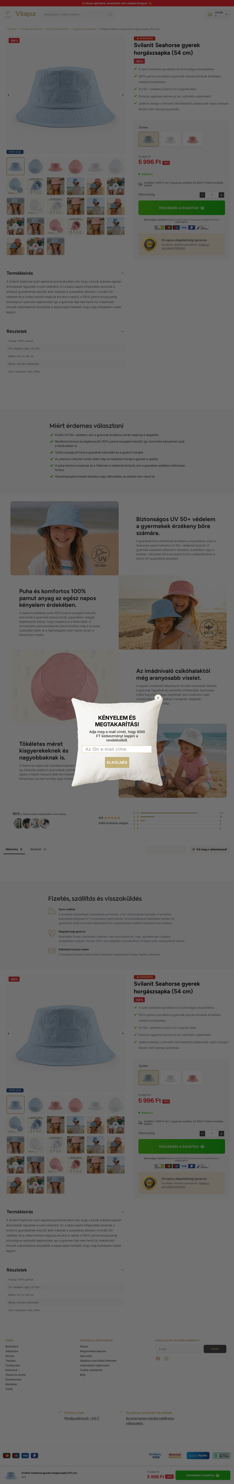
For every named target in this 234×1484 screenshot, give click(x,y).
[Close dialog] (158, 698)
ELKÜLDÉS (117, 762)
